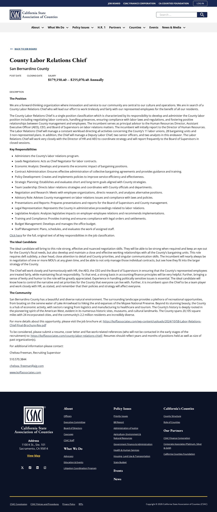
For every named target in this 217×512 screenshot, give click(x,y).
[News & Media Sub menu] (184, 27)
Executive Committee (74, 422)
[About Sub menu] (42, 27)
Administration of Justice (126, 428)
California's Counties (179, 408)
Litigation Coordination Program (80, 468)
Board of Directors (73, 428)
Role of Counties (172, 422)
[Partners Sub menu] (124, 27)
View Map (33, 456)
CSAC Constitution (18, 504)
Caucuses (68, 434)
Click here (16, 235)
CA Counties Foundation (174, 3)
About (35, 27)
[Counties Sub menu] (144, 27)
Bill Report (119, 422)
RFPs (81, 504)
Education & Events (73, 462)
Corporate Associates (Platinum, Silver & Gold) (183, 445)
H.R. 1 (101, 27)
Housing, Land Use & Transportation (132, 456)
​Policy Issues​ (80, 27)
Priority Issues (121, 416)
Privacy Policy (68, 504)
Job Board (114, 3)
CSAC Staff (69, 440)
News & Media (171, 27)
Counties (135, 27)
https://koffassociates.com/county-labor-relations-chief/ (66, 336)
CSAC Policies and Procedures (45, 504)
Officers (68, 416)
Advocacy (68, 456)
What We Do (56, 27)
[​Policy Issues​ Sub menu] (92, 27)
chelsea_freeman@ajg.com (27, 366)
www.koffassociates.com (25, 372)
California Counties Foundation (179, 454)
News (117, 479)
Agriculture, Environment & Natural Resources (127, 436)
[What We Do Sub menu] (67, 27)
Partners (115, 27)
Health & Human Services (126, 450)
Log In (200, 3)
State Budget (120, 462)
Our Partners (173, 430)
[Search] (202, 14)
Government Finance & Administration (133, 444)
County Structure (172, 416)
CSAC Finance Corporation (139, 3)
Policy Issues (122, 408)
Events (153, 27)
